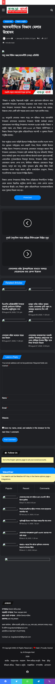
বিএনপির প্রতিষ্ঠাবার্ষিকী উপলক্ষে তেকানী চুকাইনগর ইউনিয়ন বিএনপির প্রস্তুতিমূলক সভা (13, 306)
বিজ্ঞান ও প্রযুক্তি (21, 22)
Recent (26, 488)
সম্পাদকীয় (39, 665)
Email (5, 408)
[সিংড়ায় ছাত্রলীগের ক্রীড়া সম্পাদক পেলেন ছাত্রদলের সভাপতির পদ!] (10, 513)
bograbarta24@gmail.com (21, 637)
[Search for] (51, 11)
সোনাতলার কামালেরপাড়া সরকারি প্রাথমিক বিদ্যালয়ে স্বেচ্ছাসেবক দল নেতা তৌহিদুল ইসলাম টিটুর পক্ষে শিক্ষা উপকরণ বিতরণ (40, 339)
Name (5, 398)
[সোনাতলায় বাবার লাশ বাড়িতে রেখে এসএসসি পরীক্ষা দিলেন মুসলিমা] (10, 501)
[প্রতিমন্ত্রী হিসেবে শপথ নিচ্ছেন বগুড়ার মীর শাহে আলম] (10, 524)
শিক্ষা (43, 661)
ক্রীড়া (48, 661)
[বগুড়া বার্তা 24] (17, 10)
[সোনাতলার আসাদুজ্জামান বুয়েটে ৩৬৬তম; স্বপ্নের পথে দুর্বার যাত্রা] (10, 536)
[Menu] (3, 11)
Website (5, 418)
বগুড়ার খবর (8, 22)
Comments (45, 488)
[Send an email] (12, 38)
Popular (8, 488)
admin (8, 38)
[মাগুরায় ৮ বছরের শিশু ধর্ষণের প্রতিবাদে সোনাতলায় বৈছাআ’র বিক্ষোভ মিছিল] (10, 548)
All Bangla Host (29, 652)
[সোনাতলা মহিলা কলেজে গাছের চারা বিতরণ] (14, 326)
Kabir (38, 648)
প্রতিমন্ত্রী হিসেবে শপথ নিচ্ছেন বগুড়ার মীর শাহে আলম (35, 520)
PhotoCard (27, 197)
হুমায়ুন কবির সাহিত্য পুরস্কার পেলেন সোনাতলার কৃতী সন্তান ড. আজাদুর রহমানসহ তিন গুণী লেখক (40, 308)
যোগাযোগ (47, 665)
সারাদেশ (22, 661)
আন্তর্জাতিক (30, 665)
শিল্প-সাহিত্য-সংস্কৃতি (33, 661)
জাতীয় (7, 661)
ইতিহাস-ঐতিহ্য (9, 665)
